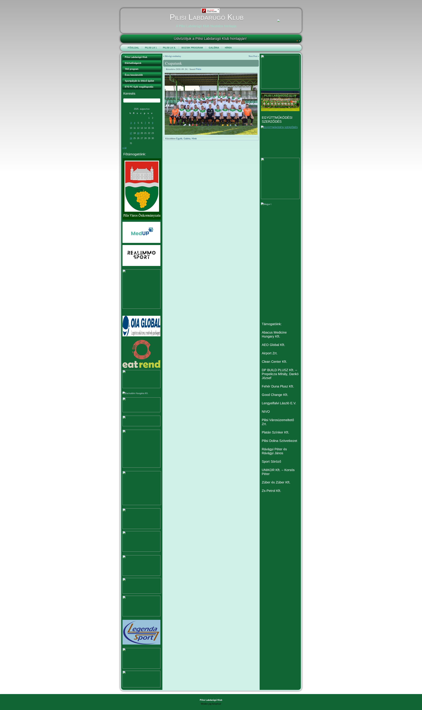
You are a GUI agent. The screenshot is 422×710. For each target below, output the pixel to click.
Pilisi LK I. (151, 47)
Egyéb (179, 138)
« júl (124, 148)
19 (138, 133)
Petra (198, 69)
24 (131, 138)
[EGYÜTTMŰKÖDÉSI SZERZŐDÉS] (280, 141)
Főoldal (133, 47)
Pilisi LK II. (169, 47)
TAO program (131, 69)
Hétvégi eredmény (173, 56)
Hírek (228, 47)
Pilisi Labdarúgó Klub (207, 17)
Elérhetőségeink (133, 63)
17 (131, 133)
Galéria (214, 47)
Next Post (253, 56)
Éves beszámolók (134, 75)
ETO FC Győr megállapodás (139, 87)
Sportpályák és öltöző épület (139, 81)
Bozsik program (192, 47)
